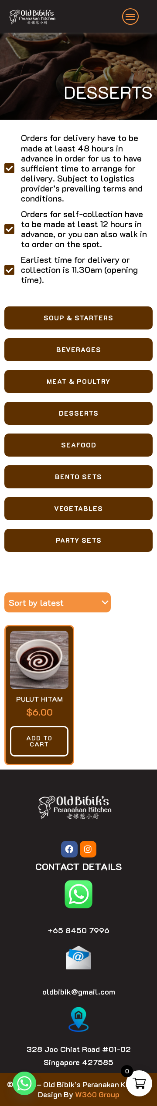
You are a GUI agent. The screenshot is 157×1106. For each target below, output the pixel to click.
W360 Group (97, 1094)
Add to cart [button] (39, 741)
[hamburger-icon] (131, 16)
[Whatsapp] (24, 1083)
